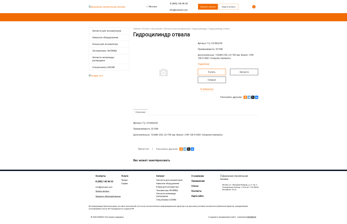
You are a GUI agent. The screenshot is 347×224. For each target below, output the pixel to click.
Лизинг (124, 180)
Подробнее (204, 64)
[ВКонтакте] (256, 97)
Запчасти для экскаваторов (106, 31)
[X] (252, 97)
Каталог (160, 176)
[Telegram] (249, 97)
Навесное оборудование (105, 37)
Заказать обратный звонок (108, 196)
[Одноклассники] (245, 97)
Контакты (101, 176)
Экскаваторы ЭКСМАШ (104, 50)
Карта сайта (197, 196)
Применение (198, 181)
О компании (197, 176)
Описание (140, 112)
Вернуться (143, 149)
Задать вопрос (102, 191)
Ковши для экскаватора (105, 44)
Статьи (194, 186)
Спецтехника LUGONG (103, 67)
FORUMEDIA (251, 217)
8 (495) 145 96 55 (179, 3)
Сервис (124, 183)
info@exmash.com (104, 187)
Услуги (124, 176)
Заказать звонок (208, 7)
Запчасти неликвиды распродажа (103, 59)
